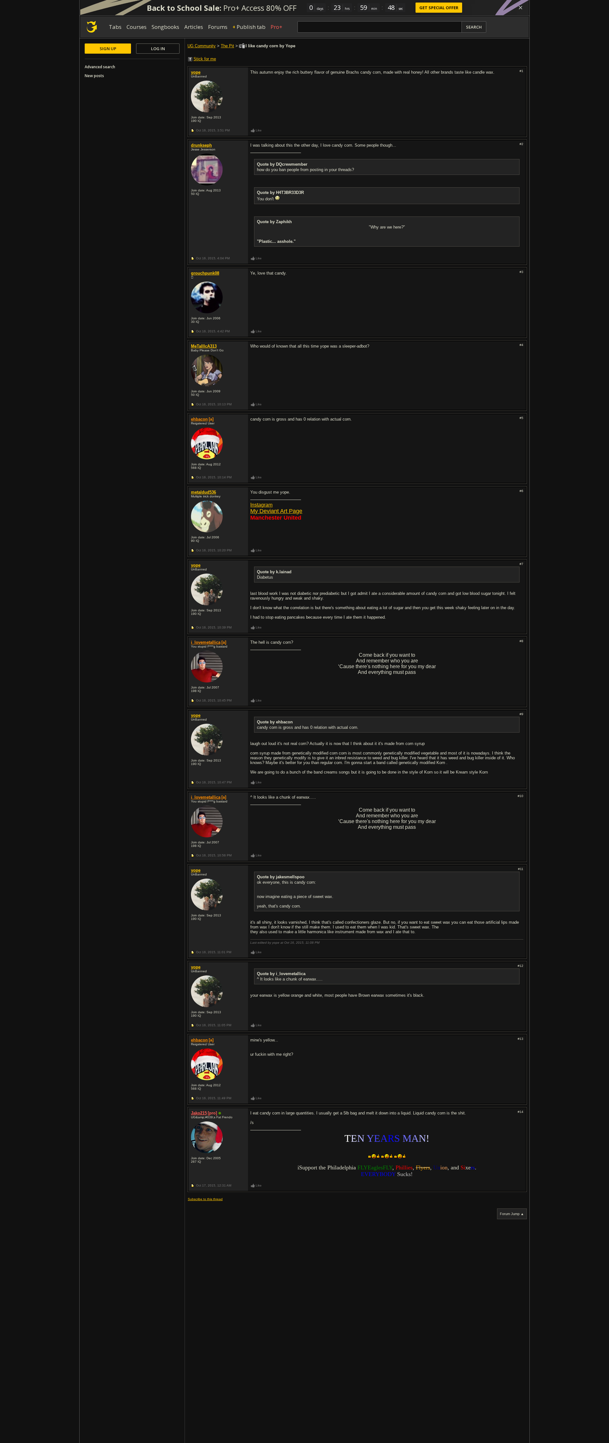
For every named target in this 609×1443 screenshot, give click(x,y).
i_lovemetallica (205, 642)
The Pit (227, 45)
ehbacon (199, 419)
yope (195, 72)
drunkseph (201, 145)
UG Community (201, 45)
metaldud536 (203, 492)
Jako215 (199, 1113)
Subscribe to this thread (205, 1199)
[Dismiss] (520, 8)
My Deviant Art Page (276, 511)
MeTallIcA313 (204, 346)
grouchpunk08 (205, 273)
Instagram (261, 505)
